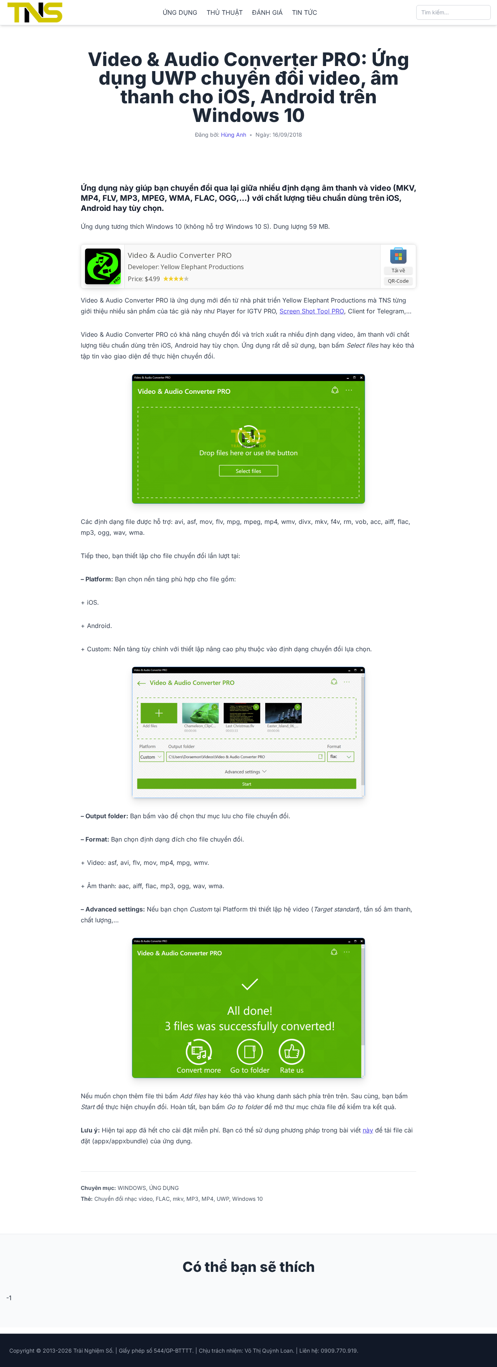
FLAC (163, 1198)
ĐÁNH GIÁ (267, 12)
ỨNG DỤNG (180, 12)
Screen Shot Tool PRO (312, 311)
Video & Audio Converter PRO (180, 255)
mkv (178, 1198)
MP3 (192, 1198)
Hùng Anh (233, 134)
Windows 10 (247, 1198)
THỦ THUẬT (225, 12)
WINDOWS (132, 1187)
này (368, 1130)
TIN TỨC (304, 12)
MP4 (208, 1198)
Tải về (398, 270)
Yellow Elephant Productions (202, 267)
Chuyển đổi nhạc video (123, 1198)
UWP (223, 1198)
